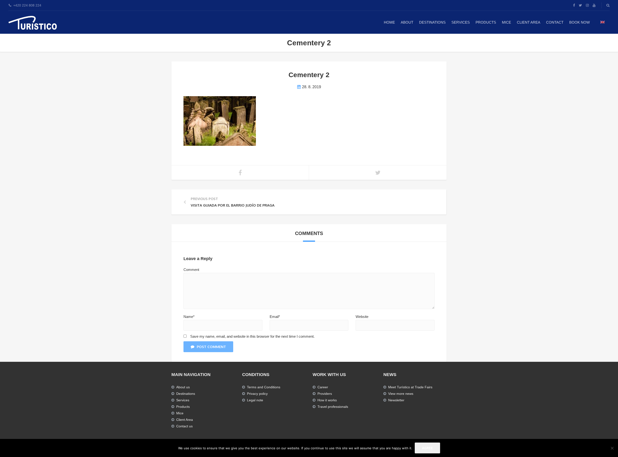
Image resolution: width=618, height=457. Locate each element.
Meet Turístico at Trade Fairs (410, 387)
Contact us (184, 426)
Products (486, 22)
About (407, 22)
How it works (327, 400)
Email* (275, 317)
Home (389, 22)
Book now (579, 22)
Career (322, 387)
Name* (189, 317)
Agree (427, 448)
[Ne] (612, 448)
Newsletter (396, 400)
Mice (179, 413)
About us (183, 387)
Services (460, 22)
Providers (324, 394)
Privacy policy (257, 394)
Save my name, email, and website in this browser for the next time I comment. (252, 336)
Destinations (432, 22)
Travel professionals (332, 407)
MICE (506, 22)
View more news (400, 394)
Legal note (255, 400)
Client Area (528, 22)
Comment (191, 270)
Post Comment (211, 346)
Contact (554, 22)
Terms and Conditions (263, 387)
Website (362, 317)
